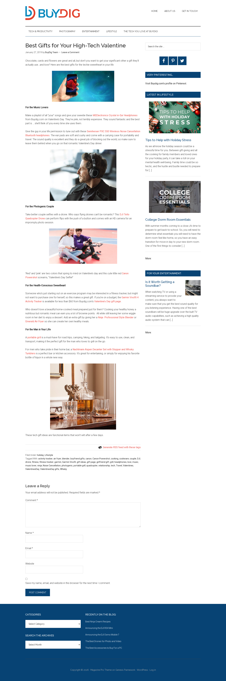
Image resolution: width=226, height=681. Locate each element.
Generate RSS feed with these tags (122, 447)
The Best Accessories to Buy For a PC (103, 648)
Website (29, 563)
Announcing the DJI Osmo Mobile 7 (102, 634)
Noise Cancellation (52, 465)
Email (29, 548)
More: (148, 258)
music (135, 462)
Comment (31, 500)
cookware (124, 458)
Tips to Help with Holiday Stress (168, 140)
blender (65, 458)
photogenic (67, 465)
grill (111, 462)
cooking (114, 458)
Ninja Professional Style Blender (115, 317)
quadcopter (92, 465)
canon (89, 458)
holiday (40, 455)
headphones (120, 462)
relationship (104, 465)
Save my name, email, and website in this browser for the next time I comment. (67, 583)
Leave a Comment (70, 52)
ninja (39, 465)
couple (133, 458)
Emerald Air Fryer (34, 321)
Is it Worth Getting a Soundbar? (159, 283)
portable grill (34, 337)
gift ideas (81, 462)
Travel (119, 465)
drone (28, 462)
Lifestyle (49, 455)
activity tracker (45, 458)
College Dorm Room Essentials (168, 219)
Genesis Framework (125, 670)
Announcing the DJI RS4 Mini (99, 628)
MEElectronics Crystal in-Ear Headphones (115, 115)
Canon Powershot (101, 458)
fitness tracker (47, 462)
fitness (35, 462)
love (129, 462)
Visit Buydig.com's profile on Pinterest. (166, 83)
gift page (91, 462)
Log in (153, 670)
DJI (138, 458)
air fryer (57, 458)
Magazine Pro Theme (101, 670)
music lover (30, 465)
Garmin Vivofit (69, 462)
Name (29, 532)
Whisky (63, 469)
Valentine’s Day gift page (107, 301)
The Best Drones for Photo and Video (103, 641)
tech (113, 465)
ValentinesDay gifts (49, 469)
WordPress (142, 670)
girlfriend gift (103, 462)
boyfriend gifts (77, 458)
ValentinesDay (32, 469)
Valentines (128, 465)
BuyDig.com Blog (54, 13)
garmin (57, 462)
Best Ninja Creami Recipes (98, 621)
